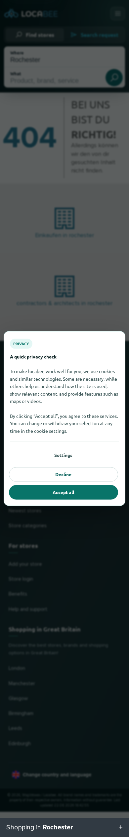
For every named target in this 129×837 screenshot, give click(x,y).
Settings (63, 455)
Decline (63, 474)
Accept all (63, 492)
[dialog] (64, 418)
